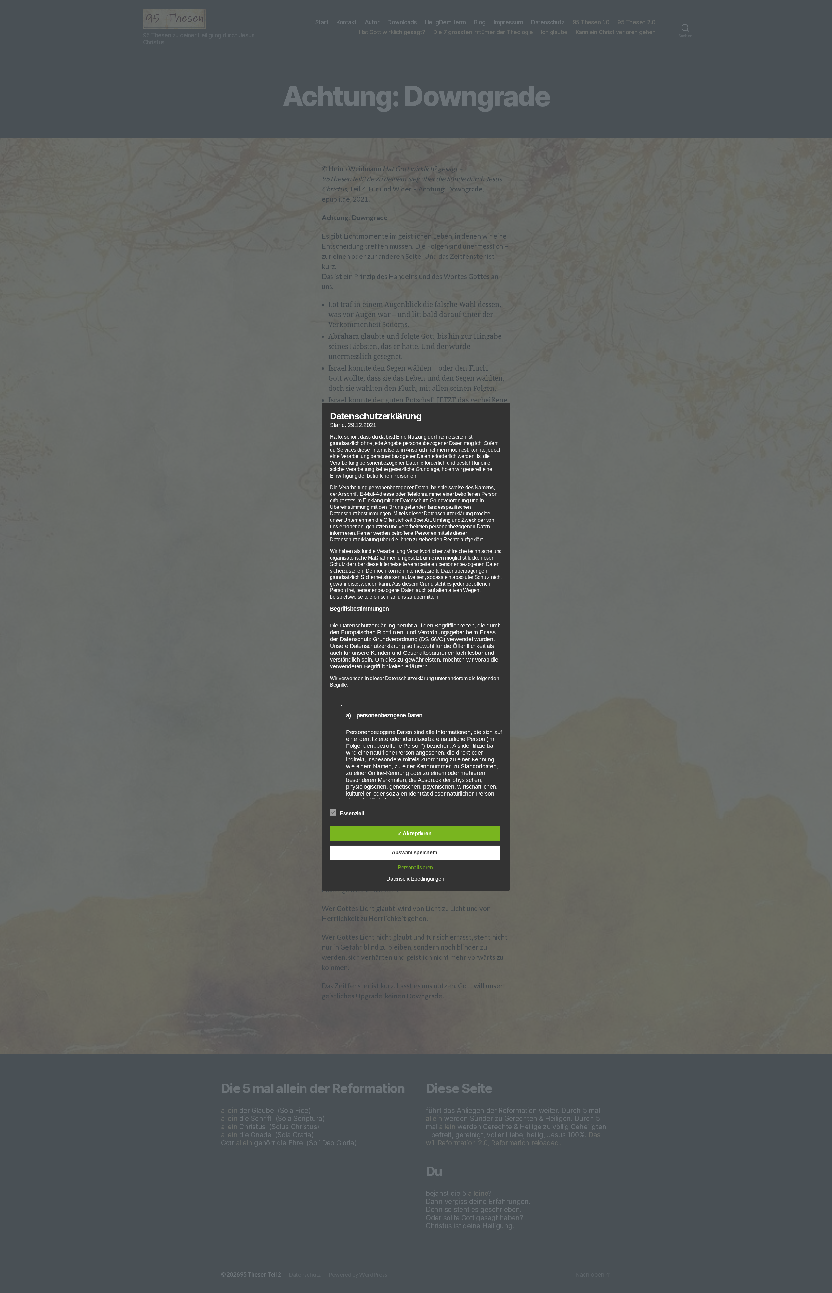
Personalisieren (415, 867)
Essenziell (352, 813)
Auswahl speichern (414, 852)
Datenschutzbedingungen (415, 879)
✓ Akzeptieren (415, 833)
